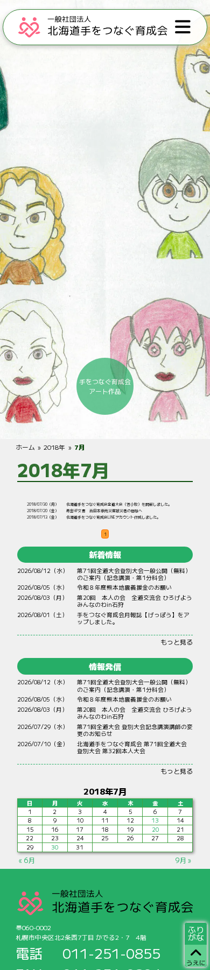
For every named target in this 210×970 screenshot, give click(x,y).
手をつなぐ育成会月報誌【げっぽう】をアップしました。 (133, 618)
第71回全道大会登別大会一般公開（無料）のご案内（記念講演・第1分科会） (134, 574)
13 (155, 820)
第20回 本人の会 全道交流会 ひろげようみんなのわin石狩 (134, 600)
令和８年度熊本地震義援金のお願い (124, 587)
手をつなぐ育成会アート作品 (105, 386)
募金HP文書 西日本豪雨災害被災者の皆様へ (104, 510)
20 (155, 829)
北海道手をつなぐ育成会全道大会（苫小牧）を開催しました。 (119, 504)
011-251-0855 (111, 952)
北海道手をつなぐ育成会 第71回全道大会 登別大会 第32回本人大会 (135, 747)
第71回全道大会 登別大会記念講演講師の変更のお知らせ (135, 730)
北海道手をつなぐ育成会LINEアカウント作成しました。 (113, 517)
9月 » (183, 860)
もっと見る (176, 641)
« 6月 (27, 860)
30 (54, 847)
